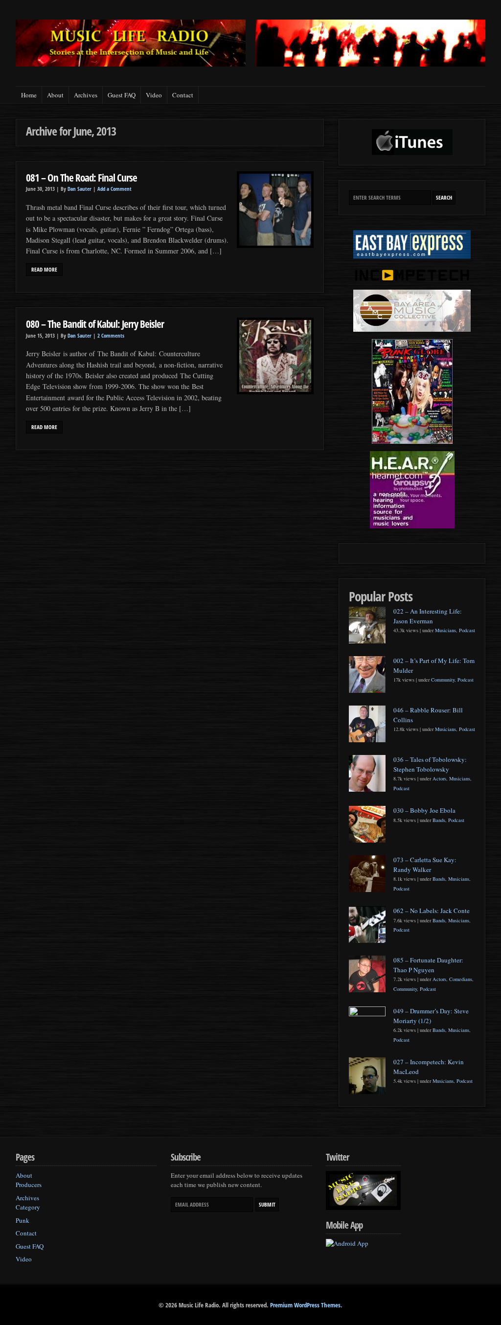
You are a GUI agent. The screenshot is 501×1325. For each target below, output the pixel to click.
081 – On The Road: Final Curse (81, 177)
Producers (29, 1184)
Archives (85, 95)
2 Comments (110, 335)
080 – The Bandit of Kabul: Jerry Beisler (95, 324)
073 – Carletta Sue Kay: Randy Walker (424, 864)
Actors (439, 778)
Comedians (460, 979)
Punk (22, 1220)
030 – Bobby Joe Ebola (424, 810)
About (55, 95)
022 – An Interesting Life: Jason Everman (427, 616)
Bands (439, 820)
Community (443, 679)
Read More (44, 269)
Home (29, 95)
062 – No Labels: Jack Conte (431, 910)
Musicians (445, 630)
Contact (182, 95)
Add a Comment (114, 188)
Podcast (467, 630)
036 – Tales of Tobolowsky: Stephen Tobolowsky (430, 764)
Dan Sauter (79, 188)
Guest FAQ (122, 95)
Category (28, 1207)
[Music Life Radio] (131, 64)
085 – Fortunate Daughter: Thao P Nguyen (428, 965)
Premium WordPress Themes (305, 1305)
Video (154, 95)
